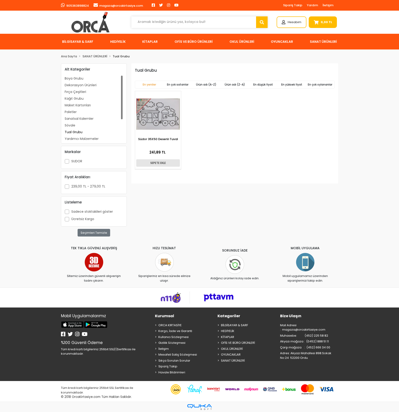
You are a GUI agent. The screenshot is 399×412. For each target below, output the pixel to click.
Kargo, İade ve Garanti (175, 331)
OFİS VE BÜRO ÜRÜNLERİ (238, 343)
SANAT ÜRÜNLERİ (233, 360)
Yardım (312, 5)
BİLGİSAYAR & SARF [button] (77, 41)
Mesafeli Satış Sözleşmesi (177, 354)
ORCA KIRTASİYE (170, 325)
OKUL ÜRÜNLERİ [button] (242, 41)
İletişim (328, 5)
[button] (291, 22)
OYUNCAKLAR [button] (282, 41)
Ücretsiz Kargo (82, 219)
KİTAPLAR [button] (150, 41)
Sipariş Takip (292, 5)
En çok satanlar (177, 84)
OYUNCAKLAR (231, 354)
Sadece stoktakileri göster (92, 211)
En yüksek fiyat (291, 84)
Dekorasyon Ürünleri (81, 85)
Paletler (71, 112)
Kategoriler (229, 316)
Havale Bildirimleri (171, 372)
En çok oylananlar (320, 84)
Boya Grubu (74, 78)
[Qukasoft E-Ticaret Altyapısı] (199, 407)
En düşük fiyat (263, 84)
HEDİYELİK (227, 331)
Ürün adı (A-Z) (206, 84)
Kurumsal (164, 316)
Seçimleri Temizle (94, 233)
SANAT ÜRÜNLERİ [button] (323, 41)
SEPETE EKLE (158, 163)
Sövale (70, 125)
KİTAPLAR (227, 337)
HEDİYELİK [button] (118, 41)
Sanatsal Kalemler (79, 118)
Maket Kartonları (78, 105)
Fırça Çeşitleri (75, 91)
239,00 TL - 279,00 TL (88, 186)
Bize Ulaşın (290, 316)
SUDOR (76, 161)
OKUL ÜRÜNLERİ (232, 349)
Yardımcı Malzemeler (82, 138)
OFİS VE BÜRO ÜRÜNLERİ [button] (194, 41)
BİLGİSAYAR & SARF (234, 325)
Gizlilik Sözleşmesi (171, 343)
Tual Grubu (73, 132)
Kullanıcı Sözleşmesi (173, 337)
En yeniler (149, 84)
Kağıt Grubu (74, 98)
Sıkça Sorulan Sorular (174, 360)
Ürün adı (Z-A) (235, 84)
